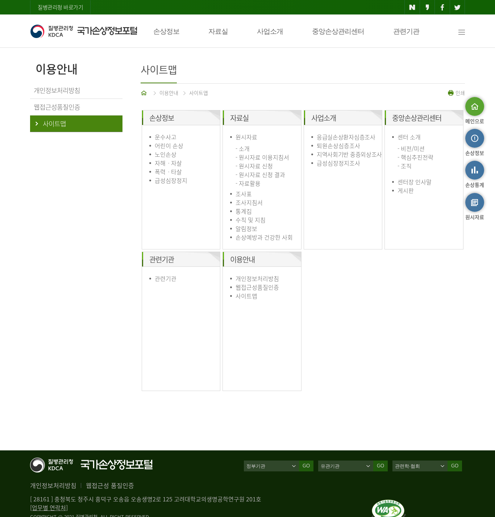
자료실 (218, 31)
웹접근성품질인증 (257, 287)
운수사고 (165, 137)
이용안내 (168, 92)
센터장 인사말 (415, 181)
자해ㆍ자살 (168, 163)
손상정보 (166, 31)
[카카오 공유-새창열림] (427, 7)
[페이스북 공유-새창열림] (442, 7)
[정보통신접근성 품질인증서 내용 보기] (388, 504)
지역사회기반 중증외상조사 (349, 154)
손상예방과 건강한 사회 (264, 237)
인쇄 (459, 92)
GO (306, 465)
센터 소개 (409, 137)
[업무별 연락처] (49, 507)
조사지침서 (249, 202)
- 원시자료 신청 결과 (260, 174)
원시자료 (246, 137)
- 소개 (243, 148)
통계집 (244, 211)
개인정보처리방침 (257, 278)
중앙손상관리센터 (338, 31)
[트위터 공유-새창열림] (457, 7)
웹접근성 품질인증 (110, 485)
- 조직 (405, 165)
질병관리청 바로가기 (60, 7)
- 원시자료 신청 (254, 165)
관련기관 (406, 31)
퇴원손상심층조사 (338, 145)
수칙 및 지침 (251, 219)
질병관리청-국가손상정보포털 (83, 31)
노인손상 (165, 154)
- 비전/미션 (411, 148)
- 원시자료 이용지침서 (262, 157)
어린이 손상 (169, 145)
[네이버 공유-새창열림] (412, 7)
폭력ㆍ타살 (168, 171)
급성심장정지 (171, 180)
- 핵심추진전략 (415, 157)
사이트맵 (198, 92)
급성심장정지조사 (338, 163)
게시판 (406, 190)
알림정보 (246, 228)
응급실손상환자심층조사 (346, 137)
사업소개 (270, 31)
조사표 (244, 193)
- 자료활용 (248, 183)
